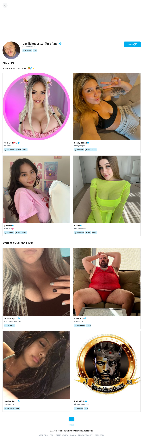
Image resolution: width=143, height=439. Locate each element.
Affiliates (99, 435)
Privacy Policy (85, 435)
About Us (43, 435)
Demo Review (62, 435)
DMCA (73, 435)
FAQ (51, 435)
